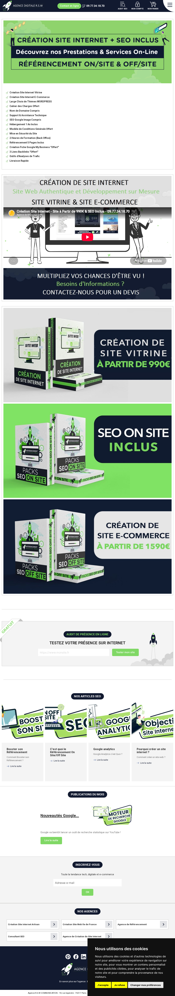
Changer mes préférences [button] (145, 985)
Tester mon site (125, 652)
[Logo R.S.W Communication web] (24, 6)
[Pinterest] (68, 956)
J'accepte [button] (103, 985)
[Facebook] (75, 956)
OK (87, 892)
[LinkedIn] (83, 956)
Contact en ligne (69, 5)
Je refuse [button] (119, 985)
